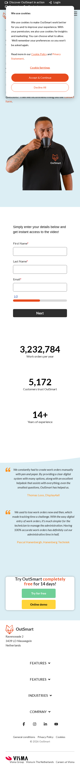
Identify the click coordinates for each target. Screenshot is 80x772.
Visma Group (17, 762)
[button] (74, 13)
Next (40, 313)
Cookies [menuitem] (60, 737)
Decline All (40, 87)
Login (56, 2)
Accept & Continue (40, 77)
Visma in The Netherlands (40, 762)
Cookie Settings (40, 67)
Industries (38, 695)
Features (38, 663)
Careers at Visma (65, 762)
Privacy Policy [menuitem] (45, 737)
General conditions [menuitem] (24, 737)
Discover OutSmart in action (26, 2)
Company (38, 712)
